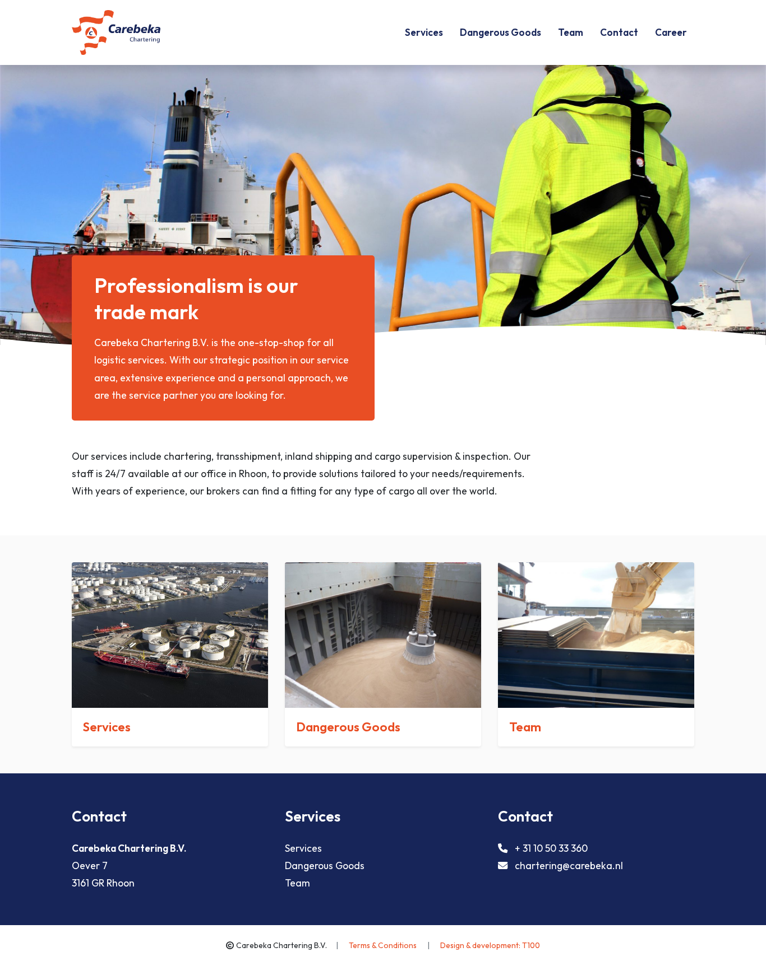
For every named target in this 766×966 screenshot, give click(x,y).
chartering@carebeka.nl (569, 865)
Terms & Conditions (383, 945)
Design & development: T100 (490, 945)
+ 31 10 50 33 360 (551, 848)
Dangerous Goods (500, 32)
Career (671, 32)
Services (424, 32)
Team (570, 32)
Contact (619, 32)
